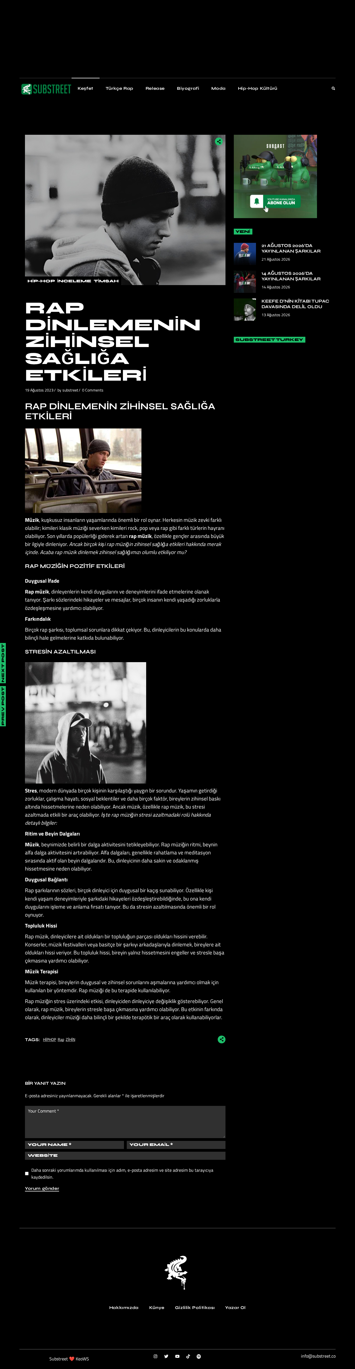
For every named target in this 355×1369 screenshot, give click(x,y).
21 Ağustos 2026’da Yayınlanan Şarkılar (291, 248)
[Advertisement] (166, 39)
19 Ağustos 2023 (39, 390)
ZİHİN (70, 1039)
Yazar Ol (235, 1307)
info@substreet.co (318, 1356)
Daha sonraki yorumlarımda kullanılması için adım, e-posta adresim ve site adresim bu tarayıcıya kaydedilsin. (122, 1173)
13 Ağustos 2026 (276, 315)
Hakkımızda (124, 1307)
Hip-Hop (41, 281)
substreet (70, 390)
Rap (61, 1039)
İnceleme (74, 281)
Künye (156, 1307)
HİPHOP (49, 1039)
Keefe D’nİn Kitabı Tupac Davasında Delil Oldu (295, 303)
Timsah (106, 281)
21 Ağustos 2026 (276, 259)
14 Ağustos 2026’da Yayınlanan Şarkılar (291, 276)
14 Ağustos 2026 (276, 287)
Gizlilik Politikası (195, 1307)
